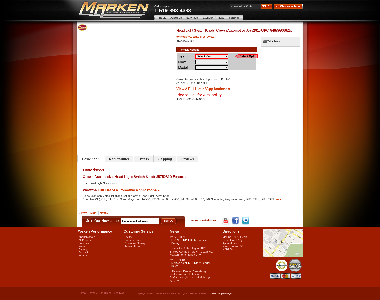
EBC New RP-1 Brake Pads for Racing (189, 242)
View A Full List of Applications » (203, 89)
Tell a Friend (273, 41)
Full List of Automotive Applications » (129, 190)
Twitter (246, 221)
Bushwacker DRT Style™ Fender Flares (190, 265)
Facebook (236, 221)
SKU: (179, 40)
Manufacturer (119, 159)
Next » (104, 213)
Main (93, 213)
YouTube (226, 221)
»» (200, 254)
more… (279, 199)
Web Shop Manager (222, 293)
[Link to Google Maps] (283, 255)
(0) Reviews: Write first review (195, 36)
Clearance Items (288, 6)
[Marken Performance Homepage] (113, 10)
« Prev (83, 213)
